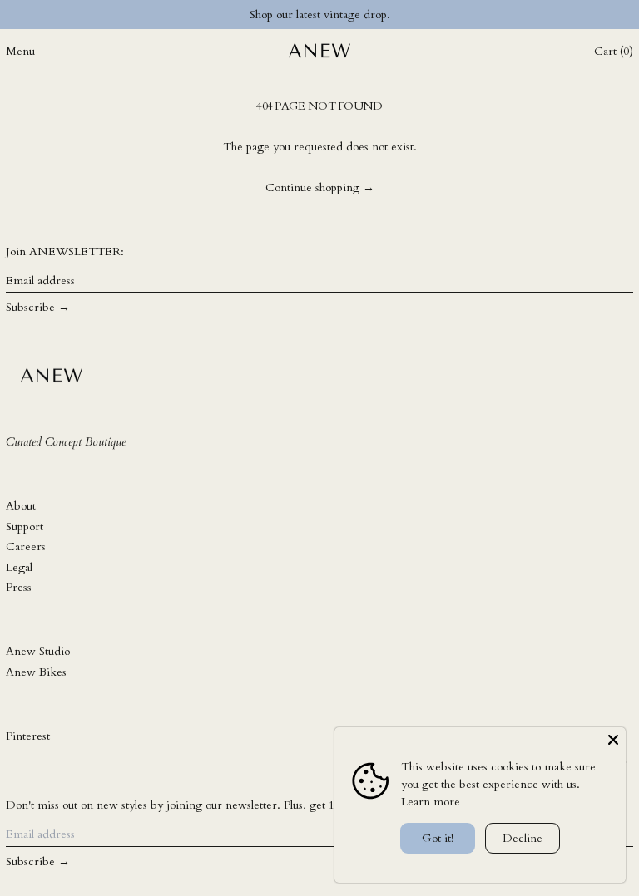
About (21, 506)
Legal (19, 567)
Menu (20, 51)
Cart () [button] (613, 51)
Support (24, 526)
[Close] (613, 739)
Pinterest (28, 736)
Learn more (430, 802)
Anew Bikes (36, 672)
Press (19, 587)
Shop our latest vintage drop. (320, 14)
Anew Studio (38, 651)
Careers (26, 546)
